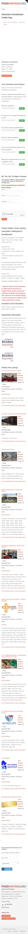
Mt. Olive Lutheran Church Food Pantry (14, 414)
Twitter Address (6, 76)
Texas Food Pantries (12, 22)
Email (3, 394)
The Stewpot (5, 758)
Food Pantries (14, 4)
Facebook (5, 904)
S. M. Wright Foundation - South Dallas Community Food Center (14, 656)
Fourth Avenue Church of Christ (11, 370)
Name (5, 189)
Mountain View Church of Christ (11, 797)
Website (7, 394)
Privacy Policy (6, 901)
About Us (15, 931)
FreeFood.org (6, 916)
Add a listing (5, 907)
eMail (10, 195)
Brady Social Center (8, 449)
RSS (2, 904)
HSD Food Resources (8, 918)
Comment (6, 201)
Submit (4, 219)
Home (5, 22)
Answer (22, 108)
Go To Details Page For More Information (13, 405)
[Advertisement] (14, 42)
